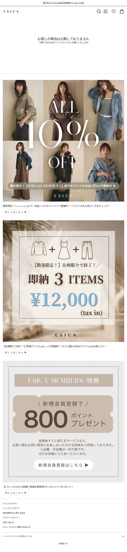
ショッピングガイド (11, 508)
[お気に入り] (113, 11)
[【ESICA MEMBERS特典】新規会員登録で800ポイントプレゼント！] (63, 421)
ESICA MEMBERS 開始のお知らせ (16, 527)
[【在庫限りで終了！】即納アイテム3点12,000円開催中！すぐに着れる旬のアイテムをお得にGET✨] (63, 281)
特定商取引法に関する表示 (14, 513)
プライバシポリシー (11, 518)
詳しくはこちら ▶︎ (16, 212)
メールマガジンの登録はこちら (18, 536)
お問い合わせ (8, 522)
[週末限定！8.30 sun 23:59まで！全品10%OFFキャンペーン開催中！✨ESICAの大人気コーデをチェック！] (63, 141)
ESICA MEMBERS (10, 503)
